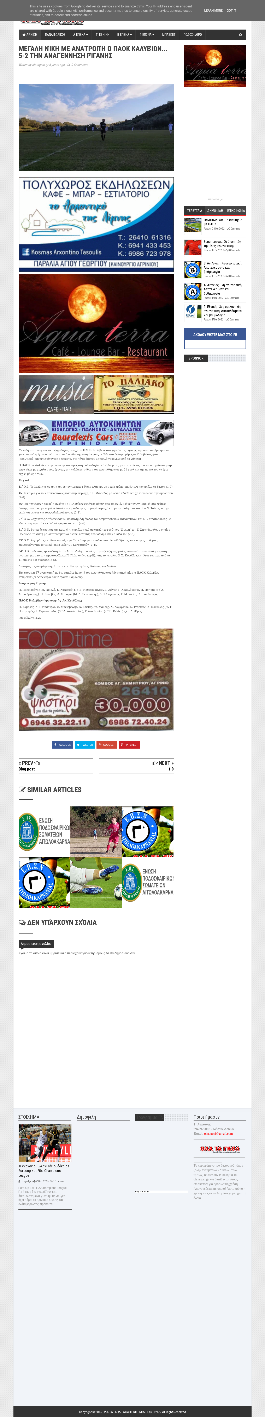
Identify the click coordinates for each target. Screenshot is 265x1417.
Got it (231, 10)
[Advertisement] (50, 1073)
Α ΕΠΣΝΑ (79, 35)
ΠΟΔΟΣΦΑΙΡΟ (192, 35)
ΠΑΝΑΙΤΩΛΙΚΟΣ (55, 35)
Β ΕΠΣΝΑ (123, 35)
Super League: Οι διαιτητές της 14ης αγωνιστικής (222, 243)
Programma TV (142, 1192)
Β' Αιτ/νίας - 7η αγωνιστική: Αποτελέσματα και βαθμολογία (223, 267)
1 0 (171, 769)
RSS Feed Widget (215, 199)
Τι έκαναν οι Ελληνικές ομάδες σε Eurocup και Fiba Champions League (43, 1171)
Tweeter (87, 744)
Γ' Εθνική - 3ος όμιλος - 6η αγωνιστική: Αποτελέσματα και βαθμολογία (223, 311)
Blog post (27, 769)
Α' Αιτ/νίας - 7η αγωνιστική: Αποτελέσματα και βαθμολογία (223, 289)
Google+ (108, 744)
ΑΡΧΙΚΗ (31, 35)
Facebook (64, 744)
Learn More (213, 10)
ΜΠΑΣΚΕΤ (169, 35)
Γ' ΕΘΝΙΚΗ (102, 35)
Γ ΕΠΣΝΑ (146, 35)
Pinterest (131, 744)
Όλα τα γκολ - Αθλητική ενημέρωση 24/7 (132, 1412)
